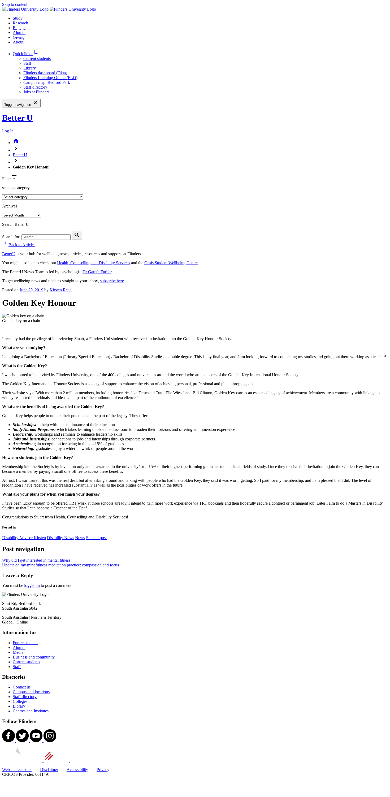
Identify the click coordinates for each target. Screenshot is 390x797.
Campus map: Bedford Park (46, 82)
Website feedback (17, 769)
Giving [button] (18, 37)
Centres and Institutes (31, 711)
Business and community (34, 657)
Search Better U (15, 224)
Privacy (103, 769)
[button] (26, 53)
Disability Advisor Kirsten (24, 537)
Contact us (22, 687)
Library (29, 68)
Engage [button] (19, 27)
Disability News (60, 537)
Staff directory (35, 87)
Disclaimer (49, 769)
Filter (6, 178)
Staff (27, 63)
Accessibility (77, 769)
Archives (9, 206)
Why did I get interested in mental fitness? (37, 560)
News (80, 537)
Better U (17, 118)
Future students (25, 642)
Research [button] (20, 23)
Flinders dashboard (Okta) (45, 73)
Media (18, 652)
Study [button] (18, 18)
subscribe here (112, 281)
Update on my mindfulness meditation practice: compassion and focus (60, 565)
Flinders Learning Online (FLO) (50, 77)
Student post (96, 537)
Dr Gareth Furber (97, 272)
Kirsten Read (61, 290)
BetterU (8, 254)
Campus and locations (31, 692)
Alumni (19, 647)
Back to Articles (18, 244)
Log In (8, 131)
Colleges (20, 701)
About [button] (18, 42)
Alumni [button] (19, 32)
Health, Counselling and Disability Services (93, 263)
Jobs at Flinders (36, 92)
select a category (16, 187)
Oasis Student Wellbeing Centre (171, 263)
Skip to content (14, 4)
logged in (32, 585)
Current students (37, 58)
